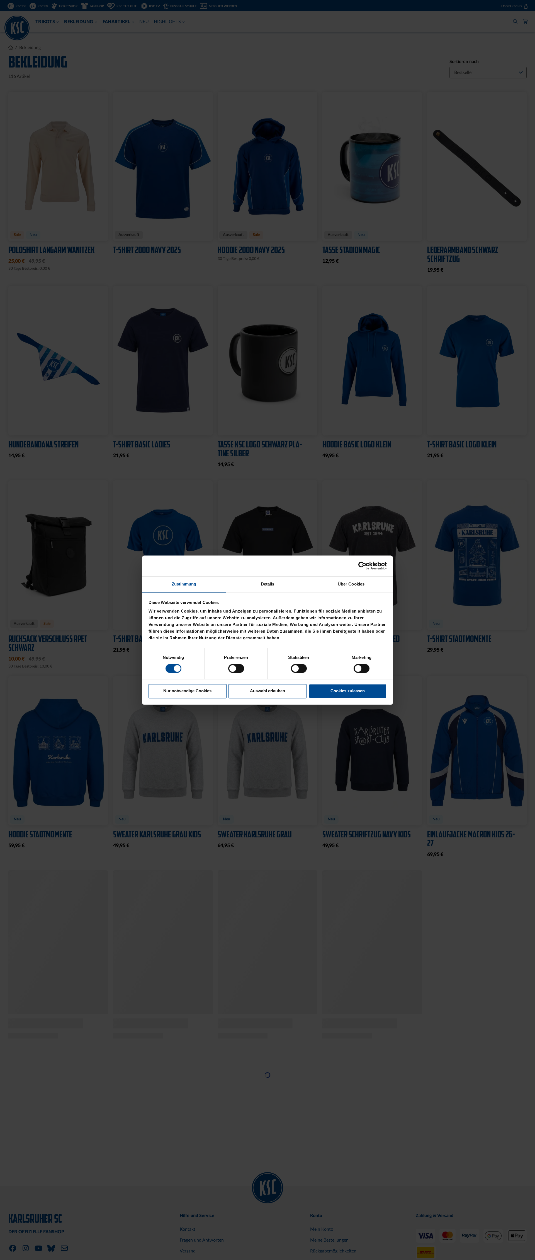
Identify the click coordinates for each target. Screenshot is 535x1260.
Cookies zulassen (347, 690)
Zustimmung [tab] (184, 584)
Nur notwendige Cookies (187, 690)
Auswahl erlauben (267, 690)
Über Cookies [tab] (351, 584)
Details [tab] (267, 584)
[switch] (236, 668)
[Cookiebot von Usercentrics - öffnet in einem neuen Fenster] (362, 566)
